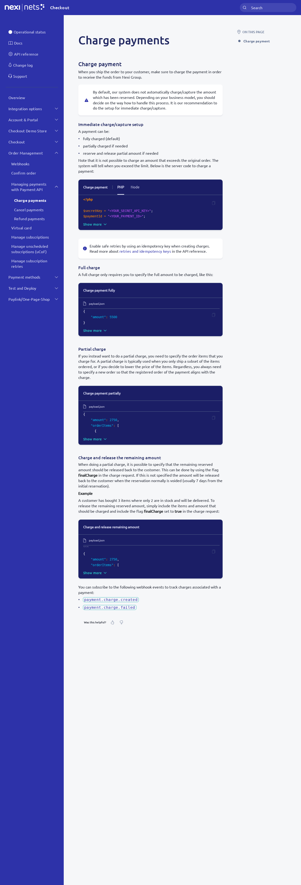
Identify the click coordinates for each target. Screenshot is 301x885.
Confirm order (23, 173)
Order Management (25, 152)
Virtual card (21, 227)
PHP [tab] (120, 187)
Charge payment (256, 41)
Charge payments (30, 200)
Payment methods (24, 277)
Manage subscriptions (30, 237)
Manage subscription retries (29, 263)
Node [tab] (135, 187)
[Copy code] (213, 203)
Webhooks (20, 163)
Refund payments (29, 218)
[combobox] (268, 7)
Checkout (16, 141)
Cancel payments (29, 209)
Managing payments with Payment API (28, 187)
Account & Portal (23, 119)
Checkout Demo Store (27, 130)
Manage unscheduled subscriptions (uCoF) (29, 249)
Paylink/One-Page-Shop (29, 299)
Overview (16, 97)
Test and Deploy (22, 288)
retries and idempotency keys (145, 251)
